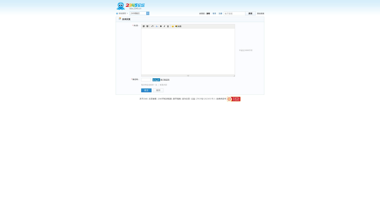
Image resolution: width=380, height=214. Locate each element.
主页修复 (153, 99)
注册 (220, 13)
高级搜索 (260, 13)
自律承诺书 (221, 99)
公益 (193, 99)
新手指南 (177, 99)
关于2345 (144, 99)
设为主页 (186, 99)
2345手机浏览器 (165, 99)
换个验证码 (164, 80)
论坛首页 (122, 13)
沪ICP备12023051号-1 (205, 99)
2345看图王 (135, 13)
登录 (214, 13)
